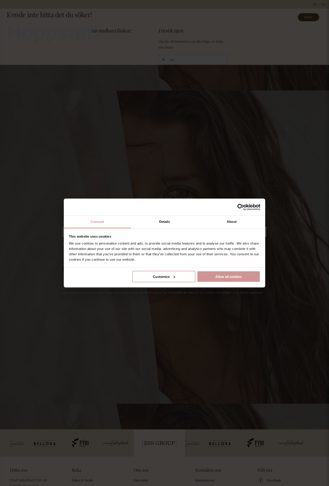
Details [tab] (164, 222)
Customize (161, 276)
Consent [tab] (97, 222)
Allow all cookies (228, 276)
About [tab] (232, 222)
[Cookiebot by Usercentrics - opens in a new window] (240, 207)
